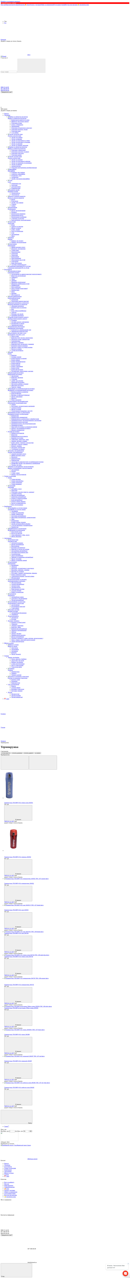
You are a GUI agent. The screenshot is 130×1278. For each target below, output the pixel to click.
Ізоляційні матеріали (17, 315)
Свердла (13, 312)
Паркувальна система (17, 589)
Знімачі (13, 404)
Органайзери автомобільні (19, 551)
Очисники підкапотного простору (21, 128)
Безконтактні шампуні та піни (20, 120)
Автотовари (7, 538)
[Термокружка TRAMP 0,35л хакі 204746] (66, 932)
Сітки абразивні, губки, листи (20, 535)
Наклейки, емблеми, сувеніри (20, 570)
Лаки (12, 519)
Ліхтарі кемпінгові (17, 697)
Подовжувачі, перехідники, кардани (22, 371)
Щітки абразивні (16, 536)
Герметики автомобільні (18, 497)
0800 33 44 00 (5, 87)
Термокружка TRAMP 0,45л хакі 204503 (16, 910)
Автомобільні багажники (19, 613)
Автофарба (14, 511)
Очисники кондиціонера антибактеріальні (24, 167)
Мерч (13, 236)
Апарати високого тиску (18, 454)
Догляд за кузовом (16, 137)
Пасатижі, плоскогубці (18, 447)
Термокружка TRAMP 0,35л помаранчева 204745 (19, 984)
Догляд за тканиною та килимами (21, 163)
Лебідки (13, 632)
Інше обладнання (16, 263)
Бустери (13, 619)
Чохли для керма (16, 559)
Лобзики (14, 280)
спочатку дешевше (17, 753)
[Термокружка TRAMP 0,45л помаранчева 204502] (66, 879)
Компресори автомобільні (19, 629)
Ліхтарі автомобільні (17, 600)
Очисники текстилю (17, 153)
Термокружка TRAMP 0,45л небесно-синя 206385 (19, 1087)
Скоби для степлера (17, 380)
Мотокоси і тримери (17, 342)
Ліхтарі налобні (16, 695)
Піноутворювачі (16, 258)
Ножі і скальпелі (16, 400)
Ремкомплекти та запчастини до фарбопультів (25, 419)
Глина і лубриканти (17, 124)
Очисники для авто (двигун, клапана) (22, 492)
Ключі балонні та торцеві (19, 358)
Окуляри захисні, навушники (20, 322)
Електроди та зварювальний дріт (21, 330)
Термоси (13, 673)
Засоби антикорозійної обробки (20, 524)
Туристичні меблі (16, 667)
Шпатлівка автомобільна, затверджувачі (23, 517)
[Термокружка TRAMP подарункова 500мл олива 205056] (66, 1006)
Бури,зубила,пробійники (18, 310)
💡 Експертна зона (83, 4)
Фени (13, 291)
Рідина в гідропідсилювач (19, 498)
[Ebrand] (9, 1140)
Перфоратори (15, 285)
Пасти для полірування (18, 210)
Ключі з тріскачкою (17, 366)
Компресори (15, 415)
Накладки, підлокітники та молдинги (22, 568)
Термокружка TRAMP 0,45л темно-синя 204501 (18, 802)
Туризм (6, 656)
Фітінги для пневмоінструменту (21, 428)
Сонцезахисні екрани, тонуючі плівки (22, 576)
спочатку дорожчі (28, 753)
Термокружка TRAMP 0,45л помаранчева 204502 (19, 883)
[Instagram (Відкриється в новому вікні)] (14, 18)
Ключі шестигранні (17, 369)
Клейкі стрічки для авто (18, 522)
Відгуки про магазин (71, 4)
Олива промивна (16, 484)
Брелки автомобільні (17, 544)
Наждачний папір (16, 532)
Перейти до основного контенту (10, 1)
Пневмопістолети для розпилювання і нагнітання (26, 420)
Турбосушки (15, 250)
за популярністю (5, 753)
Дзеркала (14, 566)
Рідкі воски (14, 201)
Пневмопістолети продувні (19, 422)
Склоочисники (15, 554)
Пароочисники (15, 252)
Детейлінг (7, 115)
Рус (5, 23)
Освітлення (14, 261)
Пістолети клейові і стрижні (19, 384)
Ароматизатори (16, 166)
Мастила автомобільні (18, 495)
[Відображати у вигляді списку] (43, 763)
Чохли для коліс (16, 654)
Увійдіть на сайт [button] (9, 821)
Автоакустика (15, 586)
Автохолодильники (17, 543)
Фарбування (8, 506)
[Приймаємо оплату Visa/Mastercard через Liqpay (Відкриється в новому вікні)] (16, 1145)
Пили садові (15, 336)
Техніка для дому (16, 465)
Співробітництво (20, 4)
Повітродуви (15, 460)
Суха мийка (14, 132)
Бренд (30, 1123)
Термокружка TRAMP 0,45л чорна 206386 (17, 1034)
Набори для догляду (17, 241)
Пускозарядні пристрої (18, 606)
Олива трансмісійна (17, 481)
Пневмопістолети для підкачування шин (23, 423)
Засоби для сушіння (17, 202)
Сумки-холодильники (17, 663)
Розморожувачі (15, 188)
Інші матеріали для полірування (21, 220)
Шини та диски (9, 643)
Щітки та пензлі (16, 228)
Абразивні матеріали (17, 306)
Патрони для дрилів (17, 314)
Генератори (14, 299)
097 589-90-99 (5, 88)
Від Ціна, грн (5, 1131)
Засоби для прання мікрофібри (20, 179)
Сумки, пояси (15, 473)
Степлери (14, 379)
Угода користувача (59, 4)
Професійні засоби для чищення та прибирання (25, 463)
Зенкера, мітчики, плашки (19, 441)
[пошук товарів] (31, 66)
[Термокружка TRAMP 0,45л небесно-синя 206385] (66, 1083)
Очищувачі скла (16, 183)
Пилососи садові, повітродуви (20, 339)
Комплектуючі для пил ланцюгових (22, 338)
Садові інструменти (17, 350)
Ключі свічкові (15, 365)
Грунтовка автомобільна (18, 516)
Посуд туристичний (17, 665)
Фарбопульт (14, 527)
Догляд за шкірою (16, 164)
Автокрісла (14, 617)
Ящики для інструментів (18, 474)
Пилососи (14, 457)
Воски (13, 199)
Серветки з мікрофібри (18, 174)
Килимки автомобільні (18, 547)
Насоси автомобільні (17, 636)
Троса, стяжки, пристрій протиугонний (23, 640)
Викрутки (14, 435)
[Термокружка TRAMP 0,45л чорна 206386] (66, 1030)
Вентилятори (15, 546)
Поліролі (14, 212)
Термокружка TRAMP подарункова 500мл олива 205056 (21, 1008)
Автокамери (15, 649)
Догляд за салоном (16, 159)
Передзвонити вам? (6, 92)
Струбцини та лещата (17, 449)
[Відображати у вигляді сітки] (15, 763)
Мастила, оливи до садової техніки (21, 347)
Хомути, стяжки (16, 387)
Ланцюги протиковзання (18, 630)
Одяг (12, 233)
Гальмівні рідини (16, 493)
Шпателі (13, 398)
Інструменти (8, 269)
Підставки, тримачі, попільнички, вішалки (24, 573)
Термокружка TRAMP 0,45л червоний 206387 (18, 1061)
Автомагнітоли (16, 587)
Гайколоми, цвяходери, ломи (20, 439)
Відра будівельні (16, 393)
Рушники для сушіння (18, 172)
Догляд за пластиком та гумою (20, 140)
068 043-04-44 (5, 90)
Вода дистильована (17, 504)
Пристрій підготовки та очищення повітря (24, 427)
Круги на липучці (16, 533)
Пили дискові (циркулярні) (19, 288)
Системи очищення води (18, 264)
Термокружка (15, 671)
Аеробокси (14, 614)
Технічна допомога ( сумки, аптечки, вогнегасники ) (27, 638)
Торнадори (14, 255)
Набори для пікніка (17, 662)
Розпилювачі (15, 256)
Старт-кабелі (15, 608)
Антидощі (14, 185)
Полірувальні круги (17, 215)
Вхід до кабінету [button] (9, 1182)
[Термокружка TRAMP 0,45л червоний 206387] (66, 1056)
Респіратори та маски (17, 323)
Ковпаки (14, 652)
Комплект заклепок (17, 377)
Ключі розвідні (15, 363)
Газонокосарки (15, 341)
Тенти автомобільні (17, 555)
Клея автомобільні (16, 500)
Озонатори (14, 253)
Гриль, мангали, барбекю (18, 659)
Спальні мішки (15, 687)
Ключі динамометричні (18, 361)
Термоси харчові (16, 675)
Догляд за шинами (16, 144)
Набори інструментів (17, 433)
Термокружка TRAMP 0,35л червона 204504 (17, 857)
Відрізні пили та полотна (18, 307)
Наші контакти (10, 4)
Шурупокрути (15, 295)
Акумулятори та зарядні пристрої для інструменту (26, 274)
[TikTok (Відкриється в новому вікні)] (40, 18)
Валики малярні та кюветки (19, 392)
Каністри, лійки (16, 627)
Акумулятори (15, 605)
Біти (12, 309)
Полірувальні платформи (18, 217)
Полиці (13, 471)
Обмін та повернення (47, 4)
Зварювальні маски (17, 325)
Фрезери (13, 293)
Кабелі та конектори (17, 592)
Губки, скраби (15, 229)
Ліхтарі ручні (15, 694)
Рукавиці (14, 320)
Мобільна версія (32, 1159)
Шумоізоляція (15, 578)
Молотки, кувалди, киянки (19, 444)
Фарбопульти (15, 290)
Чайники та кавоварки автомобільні (22, 557)
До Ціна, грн (19, 1131)
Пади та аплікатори (17, 231)
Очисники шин (16, 131)
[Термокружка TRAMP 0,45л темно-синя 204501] (66, 785)
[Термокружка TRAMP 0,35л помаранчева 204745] (66, 978)
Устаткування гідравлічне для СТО (21, 411)
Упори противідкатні (17, 641)
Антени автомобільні (17, 584)
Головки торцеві (16, 357)
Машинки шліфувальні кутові (20, 283)
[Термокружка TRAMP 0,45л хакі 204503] (66, 905)
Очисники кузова (16, 123)
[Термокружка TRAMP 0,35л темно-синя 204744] (66, 955)
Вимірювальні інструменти (19, 436)
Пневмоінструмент (17, 425)
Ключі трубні (15, 368)
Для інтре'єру (15, 194)
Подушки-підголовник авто (19, 552)
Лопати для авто (16, 633)
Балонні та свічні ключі (18, 622)
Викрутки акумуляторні (18, 276)
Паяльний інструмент (17, 382)
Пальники (14, 681)
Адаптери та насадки (17, 218)
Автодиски (14, 648)
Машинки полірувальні (18, 282)
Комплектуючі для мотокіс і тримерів (22, 344)
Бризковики (14, 565)
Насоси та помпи (16, 349)
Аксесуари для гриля (17, 660)
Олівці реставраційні (17, 512)
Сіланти (13, 204)
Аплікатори (14, 177)
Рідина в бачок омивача (18, 501)
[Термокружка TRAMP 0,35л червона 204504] (66, 837)
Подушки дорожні (16, 691)
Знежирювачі (15, 126)
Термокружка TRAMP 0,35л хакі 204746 (16, 933)
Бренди (6, 113)
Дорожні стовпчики (17, 625)
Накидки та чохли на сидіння (20, 549)
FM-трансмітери (16, 582)
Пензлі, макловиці (16, 396)
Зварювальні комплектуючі (19, 331)
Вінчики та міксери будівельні (20, 395)
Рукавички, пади (16, 175)
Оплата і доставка (35, 4)
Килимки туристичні (17, 689)
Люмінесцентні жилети (18, 635)
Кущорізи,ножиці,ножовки (19, 345)
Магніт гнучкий (16, 409)
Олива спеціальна (16, 482)
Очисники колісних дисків (19, 129)
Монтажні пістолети (17, 385)
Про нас (3, 4)
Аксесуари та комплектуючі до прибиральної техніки (27, 462)
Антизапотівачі (16, 186)
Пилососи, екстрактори (18, 248)
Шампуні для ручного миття (19, 121)
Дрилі (13, 279)
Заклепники (15, 376)
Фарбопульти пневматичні (19, 417)
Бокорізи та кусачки (17, 438)
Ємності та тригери (17, 226)
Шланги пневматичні (17, 430)
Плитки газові (15, 679)
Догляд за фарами (16, 139)
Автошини (14, 651)
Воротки (14, 355)
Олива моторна (16, 479)
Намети (13, 686)
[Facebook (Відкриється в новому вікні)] (67, 18)
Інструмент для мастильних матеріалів (23, 406)
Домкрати (14, 624)
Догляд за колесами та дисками (20, 142)
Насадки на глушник (17, 571)
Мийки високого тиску (18, 247)
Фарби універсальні (17, 514)
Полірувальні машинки (18, 213)
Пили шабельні (16, 287)
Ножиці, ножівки (16, 446)
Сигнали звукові (16, 590)
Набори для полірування (18, 242)
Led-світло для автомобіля (19, 598)
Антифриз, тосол (16, 489)
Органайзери (15, 234)
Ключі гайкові (15, 360)
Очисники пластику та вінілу (20, 151)
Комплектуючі (15, 683)
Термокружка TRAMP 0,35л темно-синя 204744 (18, 956)
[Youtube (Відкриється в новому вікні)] (93, 18)
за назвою (37, 753)
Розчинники (15, 520)
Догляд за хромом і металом (19, 145)
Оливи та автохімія (10, 476)
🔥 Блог (27, 4)
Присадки (14, 490)
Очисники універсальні (18, 150)
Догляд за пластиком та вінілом (20, 161)
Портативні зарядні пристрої (20, 301)
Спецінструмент (16, 407)
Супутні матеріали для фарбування (21, 525)
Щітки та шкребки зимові (19, 560)
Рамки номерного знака (18, 574)
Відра (13, 225)
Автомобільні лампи (17, 597)
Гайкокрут (14, 277)
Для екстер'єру (15, 193)
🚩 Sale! (6, 699)
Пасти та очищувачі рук (18, 503)
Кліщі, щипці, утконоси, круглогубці (22, 442)
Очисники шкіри (16, 155)
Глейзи (13, 206)
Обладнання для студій (18, 260)
